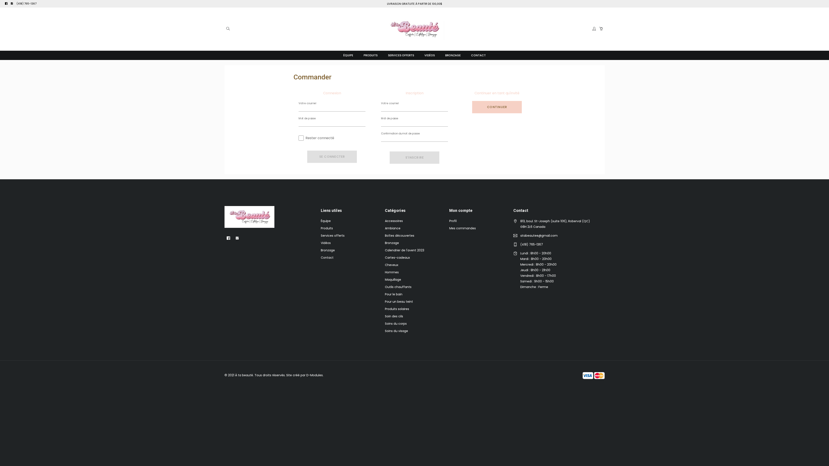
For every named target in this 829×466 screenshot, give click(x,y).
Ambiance (392, 228)
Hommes (392, 272)
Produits (371, 55)
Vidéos (429, 55)
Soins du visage (396, 331)
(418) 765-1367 (26, 4)
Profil (453, 221)
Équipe (348, 55)
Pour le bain (393, 294)
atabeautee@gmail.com (539, 235)
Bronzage (453, 55)
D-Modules (314, 375)
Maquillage (393, 279)
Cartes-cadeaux (397, 257)
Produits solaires (397, 309)
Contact (478, 55)
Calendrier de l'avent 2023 (404, 250)
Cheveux (391, 265)
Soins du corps (396, 323)
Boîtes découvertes (399, 235)
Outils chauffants (398, 287)
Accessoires (394, 221)
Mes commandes (462, 228)
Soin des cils (394, 316)
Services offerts (401, 55)
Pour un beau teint (399, 301)
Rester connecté (319, 138)
